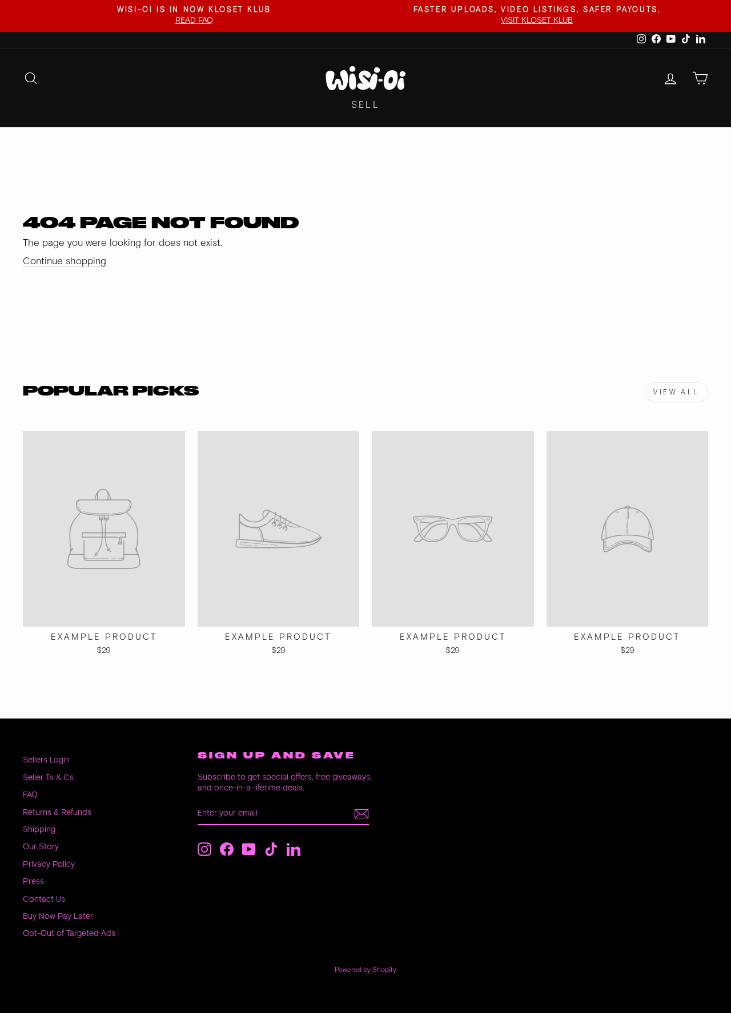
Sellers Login (46, 759)
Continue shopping (64, 261)
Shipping (39, 829)
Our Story (41, 846)
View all (676, 392)
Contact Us (44, 899)
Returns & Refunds (57, 812)
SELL (365, 105)
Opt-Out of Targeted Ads (69, 933)
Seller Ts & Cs (48, 777)
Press (33, 881)
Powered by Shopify (365, 970)
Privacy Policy (49, 864)
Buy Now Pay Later (58, 916)
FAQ (30, 794)
